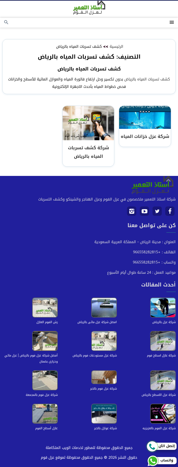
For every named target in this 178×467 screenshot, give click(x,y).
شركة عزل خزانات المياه (145, 136)
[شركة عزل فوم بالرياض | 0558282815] (89, 8)
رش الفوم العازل (47, 322)
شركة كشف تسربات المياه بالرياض (88, 152)
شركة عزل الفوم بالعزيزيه (159, 428)
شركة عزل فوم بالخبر (103, 388)
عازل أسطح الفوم (46, 428)
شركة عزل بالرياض (164, 322)
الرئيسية (116, 46)
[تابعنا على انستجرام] (132, 212)
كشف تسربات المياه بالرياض (147, 79)
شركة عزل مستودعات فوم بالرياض (95, 355)
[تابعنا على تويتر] (157, 212)
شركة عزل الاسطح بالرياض (159, 395)
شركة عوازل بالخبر (105, 428)
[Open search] (6, 22)
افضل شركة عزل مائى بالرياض (97, 322)
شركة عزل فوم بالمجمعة (42, 395)
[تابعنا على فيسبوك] (170, 212)
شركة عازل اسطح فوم (161, 355)
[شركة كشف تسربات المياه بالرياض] (88, 123)
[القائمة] (172, 22)
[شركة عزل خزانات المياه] (145, 117)
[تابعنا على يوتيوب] (144, 212)
